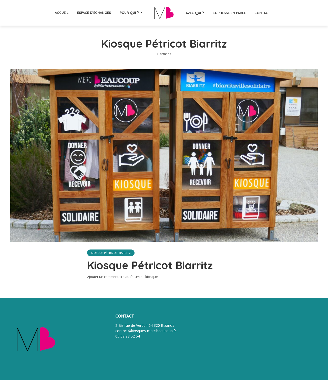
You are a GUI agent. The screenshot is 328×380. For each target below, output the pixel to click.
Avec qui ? (195, 13)
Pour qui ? (129, 12)
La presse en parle (229, 13)
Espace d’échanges (94, 12)
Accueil (61, 12)
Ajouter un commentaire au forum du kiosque (122, 276)
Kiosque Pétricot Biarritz (111, 253)
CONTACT (262, 13)
